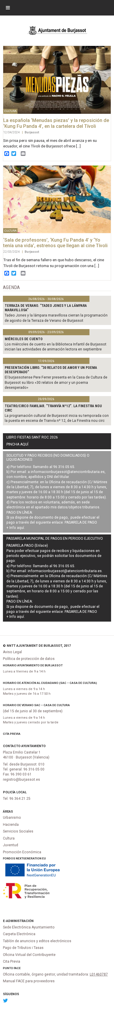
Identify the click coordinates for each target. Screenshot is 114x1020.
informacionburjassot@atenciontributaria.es (68, 472)
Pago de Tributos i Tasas (23, 948)
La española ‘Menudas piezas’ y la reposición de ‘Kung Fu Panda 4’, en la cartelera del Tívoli (56, 123)
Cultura (9, 838)
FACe (17, 968)
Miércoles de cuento (24, 339)
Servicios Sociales (18, 831)
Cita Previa (11, 733)
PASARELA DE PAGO (81, 522)
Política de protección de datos (29, 659)
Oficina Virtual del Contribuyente (29, 955)
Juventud (10, 845)
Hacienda (11, 825)
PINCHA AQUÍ (17, 444)
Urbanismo (12, 818)
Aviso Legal (12, 652)
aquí (20, 528)
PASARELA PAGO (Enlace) (27, 545)
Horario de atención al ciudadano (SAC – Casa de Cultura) (50, 682)
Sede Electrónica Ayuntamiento (29, 927)
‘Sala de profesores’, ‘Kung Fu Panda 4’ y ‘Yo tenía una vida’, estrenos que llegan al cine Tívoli (55, 243)
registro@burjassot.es (21, 780)
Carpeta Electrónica (19, 934)
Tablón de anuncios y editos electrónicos (37, 941)
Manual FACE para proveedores (29, 981)
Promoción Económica (22, 852)
